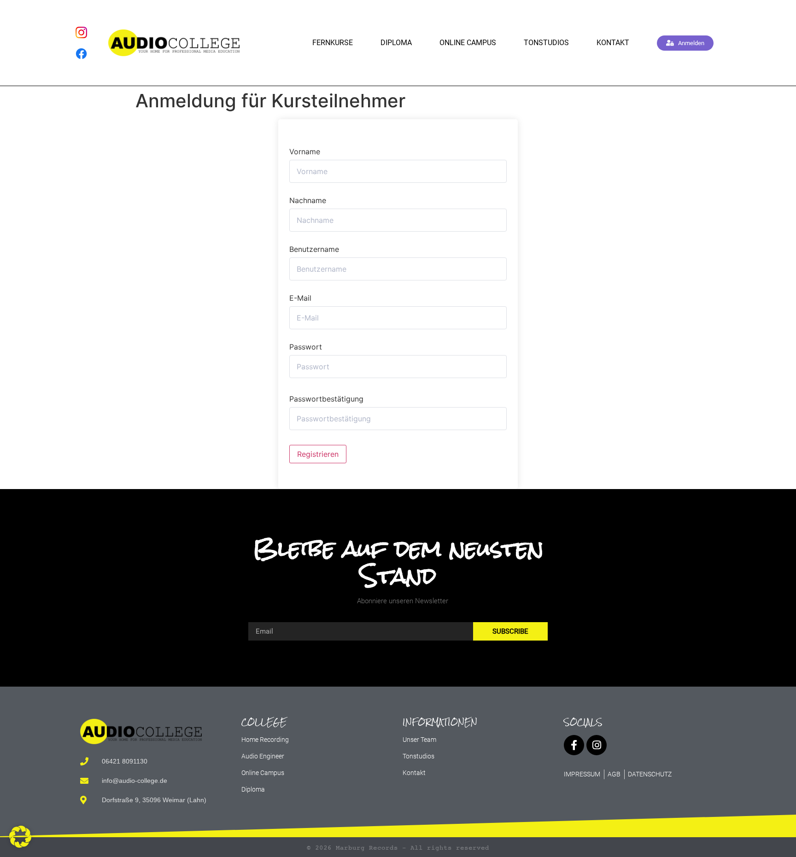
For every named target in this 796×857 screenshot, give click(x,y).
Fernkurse (332, 42)
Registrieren (318, 454)
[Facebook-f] (574, 745)
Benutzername (314, 249)
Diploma (396, 42)
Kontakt (613, 42)
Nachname (307, 200)
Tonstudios (546, 42)
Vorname (304, 151)
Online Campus (467, 42)
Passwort (305, 346)
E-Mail (300, 298)
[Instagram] (596, 745)
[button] (20, 836)
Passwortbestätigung (326, 398)
